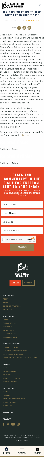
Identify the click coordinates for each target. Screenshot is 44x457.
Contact (28, 283)
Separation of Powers (13, 354)
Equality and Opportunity (15, 351)
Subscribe (7, 406)
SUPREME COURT (10, 337)
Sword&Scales (9, 371)
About (6, 299)
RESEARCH (7, 326)
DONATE (6, 453)
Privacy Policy (22, 440)
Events (6, 392)
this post (24, 135)
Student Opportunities (14, 399)
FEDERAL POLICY (10, 334)
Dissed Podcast (10, 382)
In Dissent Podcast (12, 378)
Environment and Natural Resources (20, 358)
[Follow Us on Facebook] (4, 424)
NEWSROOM (8, 412)
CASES (5, 319)
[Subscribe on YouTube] (13, 424)
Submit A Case (9, 402)
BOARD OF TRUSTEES (12, 306)
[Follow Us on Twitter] (8, 424)
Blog (5, 368)
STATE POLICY (9, 330)
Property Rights (10, 347)
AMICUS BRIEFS (9, 323)
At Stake (7, 375)
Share (13, 27)
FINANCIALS (7, 309)
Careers (6, 395)
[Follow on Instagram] (18, 424)
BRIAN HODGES (32, 20)
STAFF (5, 302)
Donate (15, 283)
